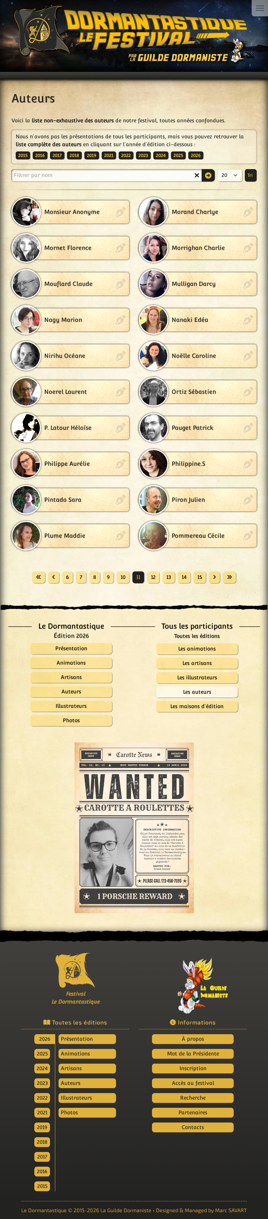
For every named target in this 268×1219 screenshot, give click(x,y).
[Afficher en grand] (127, 827)
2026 (196, 155)
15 (199, 577)
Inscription (193, 1068)
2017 (57, 155)
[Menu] (260, 8)
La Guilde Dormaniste (125, 1210)
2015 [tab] (42, 1186)
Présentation (77, 1039)
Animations (75, 1054)
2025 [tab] (42, 1054)
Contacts (193, 1127)
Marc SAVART (231, 1210)
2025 (178, 155)
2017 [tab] (42, 1157)
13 (168, 577)
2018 (74, 155)
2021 (108, 155)
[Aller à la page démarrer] (38, 577)
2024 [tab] (42, 1068)
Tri (250, 175)
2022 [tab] (42, 1098)
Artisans (71, 1068)
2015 (22, 155)
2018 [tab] (42, 1142)
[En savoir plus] (193, 982)
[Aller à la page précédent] (53, 577)
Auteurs (70, 1083)
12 (153, 577)
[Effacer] (197, 175)
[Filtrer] (208, 175)
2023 (143, 155)
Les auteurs (197, 692)
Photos (69, 1112)
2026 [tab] (44, 1039)
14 (184, 577)
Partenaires (192, 1112)
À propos (193, 1039)
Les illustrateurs (197, 677)
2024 (161, 155)
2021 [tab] (42, 1112)
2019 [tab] (42, 1127)
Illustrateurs (76, 1098)
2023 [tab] (42, 1083)
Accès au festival (193, 1083)
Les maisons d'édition (197, 706)
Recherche (193, 1098)
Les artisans (197, 663)
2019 (91, 155)
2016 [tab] (42, 1171)
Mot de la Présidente (193, 1054)
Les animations (197, 649)
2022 (126, 155)
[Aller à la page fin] (229, 577)
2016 (40, 155)
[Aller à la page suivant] (214, 577)
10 (123, 577)
